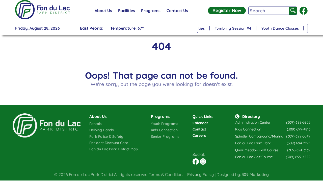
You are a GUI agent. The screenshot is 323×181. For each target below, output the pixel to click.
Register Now (226, 10)
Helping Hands (101, 130)
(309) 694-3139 (298, 150)
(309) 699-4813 (298, 129)
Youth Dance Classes (279, 28)
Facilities (126, 10)
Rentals (95, 123)
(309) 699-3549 (298, 136)
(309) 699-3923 (298, 122)
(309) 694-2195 (298, 143)
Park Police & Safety (106, 136)
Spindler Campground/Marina (259, 136)
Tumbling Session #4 (232, 28)
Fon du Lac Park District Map (113, 149)
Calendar (200, 123)
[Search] (293, 11)
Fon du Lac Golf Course (254, 157)
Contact (199, 129)
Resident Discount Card (108, 143)
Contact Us (177, 10)
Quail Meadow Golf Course (256, 150)
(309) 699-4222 (298, 157)
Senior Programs (165, 136)
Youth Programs (164, 123)
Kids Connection (164, 130)
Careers (199, 135)
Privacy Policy (200, 174)
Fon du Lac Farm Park (253, 143)
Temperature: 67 (127, 28)
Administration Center (253, 122)
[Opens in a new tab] (304, 11)
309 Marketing (255, 174)
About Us (103, 10)
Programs (150, 10)
